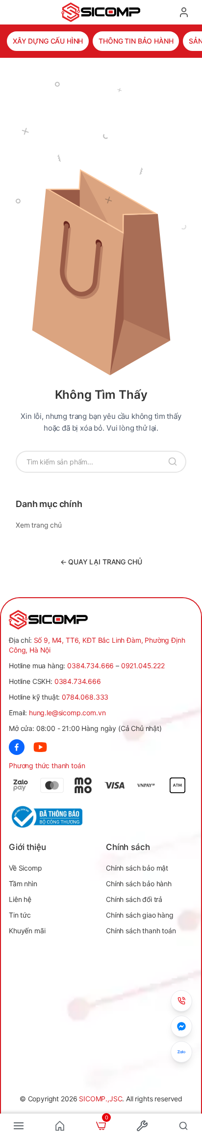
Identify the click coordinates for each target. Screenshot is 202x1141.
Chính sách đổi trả (134, 899)
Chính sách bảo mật (137, 868)
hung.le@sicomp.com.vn (67, 712)
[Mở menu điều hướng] (18, 1126)
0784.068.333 (85, 697)
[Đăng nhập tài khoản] (184, 12)
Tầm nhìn (23, 883)
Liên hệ (20, 899)
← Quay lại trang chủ (101, 562)
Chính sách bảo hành (139, 883)
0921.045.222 (143, 665)
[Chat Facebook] (181, 1026)
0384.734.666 (90, 665)
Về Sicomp (25, 868)
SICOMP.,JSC (100, 1098)
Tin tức (20, 915)
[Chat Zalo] (181, 1052)
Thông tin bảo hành (136, 41)
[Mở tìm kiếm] (183, 1126)
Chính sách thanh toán (141, 930)
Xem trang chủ (39, 525)
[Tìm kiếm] (172, 462)
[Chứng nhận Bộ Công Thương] (55, 817)
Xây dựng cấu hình (48, 41)
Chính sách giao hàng (140, 915)
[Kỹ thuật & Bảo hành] (181, 1001)
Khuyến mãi (27, 930)
